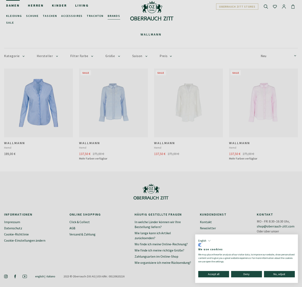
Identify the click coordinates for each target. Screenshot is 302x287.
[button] (204, 240)
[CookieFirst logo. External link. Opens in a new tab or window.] (199, 245)
